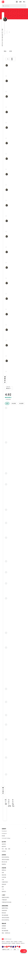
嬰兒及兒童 (4, 861)
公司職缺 (20, 941)
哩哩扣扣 (4, 870)
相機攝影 (4, 925)
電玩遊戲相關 (5, 915)
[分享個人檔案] (7, 32)
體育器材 (4, 912)
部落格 (3, 835)
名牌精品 (4, 851)
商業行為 (22, 943)
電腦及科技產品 (5, 897)
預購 (3, 872)
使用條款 (13, 943)
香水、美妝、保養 (6, 848)
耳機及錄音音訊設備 (6, 902)
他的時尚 (4, 844)
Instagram (4, 833)
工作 (3, 889)
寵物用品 (4, 864)
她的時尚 (4, 846)
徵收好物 (4, 874)
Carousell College (6, 838)
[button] (3, 27)
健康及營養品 (5, 908)
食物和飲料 (4, 910)
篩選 (11, 59)
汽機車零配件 (5, 882)
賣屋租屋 (4, 884)
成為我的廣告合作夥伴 (6, 943)
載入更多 (3, 790)
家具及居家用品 (5, 857)
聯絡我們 (8, 941)
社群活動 (4, 877)
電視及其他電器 (5, 859)
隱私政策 (18, 943)
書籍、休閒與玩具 (6, 933)
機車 (3, 886)
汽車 (3, 879)
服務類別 (4, 891)
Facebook (4, 831)
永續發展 (15, 941)
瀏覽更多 (5, 379)
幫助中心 (3, 941)
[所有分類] (16, 2)
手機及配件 (4, 899)
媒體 (12, 941)
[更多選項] (9, 32)
